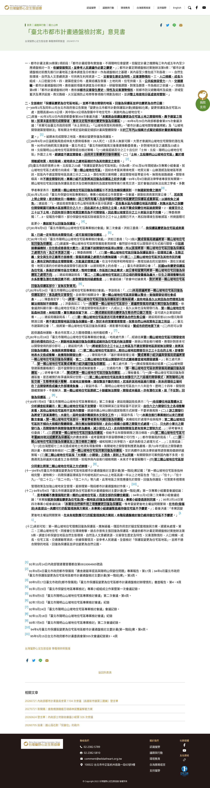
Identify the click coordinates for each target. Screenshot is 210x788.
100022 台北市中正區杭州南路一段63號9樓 (109, 764)
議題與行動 (108, 7)
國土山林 (53, 24)
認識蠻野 (91, 7)
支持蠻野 (161, 7)
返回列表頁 (105, 672)
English (177, 7)
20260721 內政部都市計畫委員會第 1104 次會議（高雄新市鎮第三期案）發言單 (71, 701)
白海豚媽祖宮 (143, 7)
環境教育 (125, 7)
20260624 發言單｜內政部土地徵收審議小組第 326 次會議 (59, 717)
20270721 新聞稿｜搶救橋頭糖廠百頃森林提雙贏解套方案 (59, 709)
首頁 (29, 24)
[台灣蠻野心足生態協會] (23, 8)
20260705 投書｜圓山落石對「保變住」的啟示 (52, 725)
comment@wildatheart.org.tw (103, 759)
